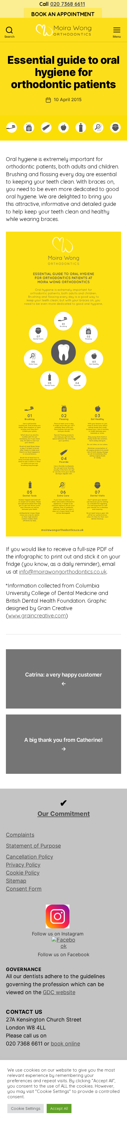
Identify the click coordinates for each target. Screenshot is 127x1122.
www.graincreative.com (37, 615)
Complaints (20, 835)
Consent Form (24, 889)
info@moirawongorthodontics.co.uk (63, 571)
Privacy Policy (23, 865)
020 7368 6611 (67, 4)
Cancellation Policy (29, 857)
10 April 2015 (68, 99)
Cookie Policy (23, 873)
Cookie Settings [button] (25, 1108)
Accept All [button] (59, 1108)
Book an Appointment (63, 14)
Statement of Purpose (33, 846)
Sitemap (16, 881)
